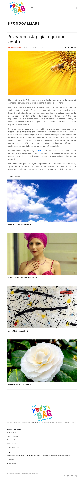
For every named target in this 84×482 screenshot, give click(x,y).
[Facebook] (65, 47)
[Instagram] (76, 476)
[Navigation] (42, 8)
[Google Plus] (72, 47)
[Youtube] (72, 476)
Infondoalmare (14, 47)
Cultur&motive (11, 432)
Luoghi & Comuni (12, 436)
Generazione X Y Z (13, 447)
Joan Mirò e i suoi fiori (18, 331)
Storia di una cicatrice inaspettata (23, 278)
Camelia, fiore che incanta (19, 384)
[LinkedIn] (75, 47)
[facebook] (64, 476)
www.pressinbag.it (12, 422)
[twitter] (68, 476)
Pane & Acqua (11, 444)
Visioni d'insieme (12, 440)
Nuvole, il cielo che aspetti (19, 224)
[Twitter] (68, 47)
